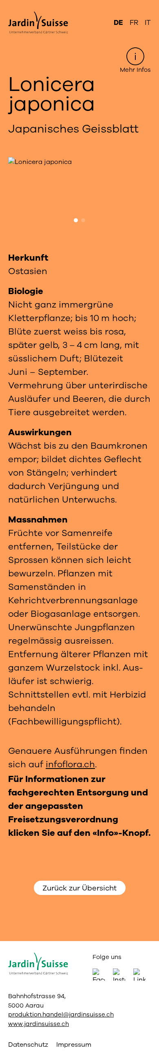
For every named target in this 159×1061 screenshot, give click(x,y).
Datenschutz (28, 1044)
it (148, 22)
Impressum (73, 1044)
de (118, 22)
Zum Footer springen (79, 6)
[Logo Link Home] (42, 22)
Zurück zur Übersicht (79, 888)
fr (134, 22)
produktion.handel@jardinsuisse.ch (61, 1014)
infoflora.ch (70, 764)
